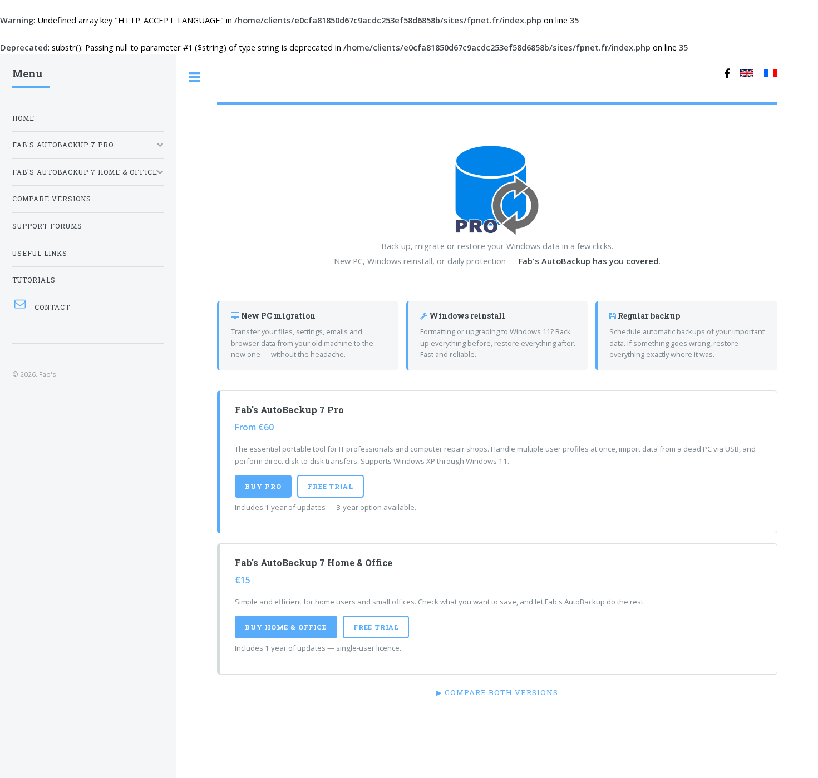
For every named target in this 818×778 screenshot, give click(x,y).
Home (23, 118)
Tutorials (34, 280)
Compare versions (51, 199)
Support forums (47, 226)
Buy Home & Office (286, 627)
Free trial (330, 486)
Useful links (39, 253)
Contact (52, 307)
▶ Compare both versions (497, 692)
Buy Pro (263, 486)
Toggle (194, 77)
